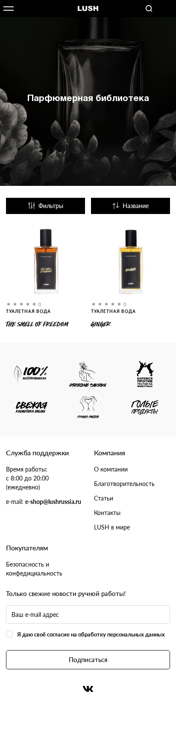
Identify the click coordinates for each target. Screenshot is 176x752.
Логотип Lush (88, 9)
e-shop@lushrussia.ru (53, 501)
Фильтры (50, 205)
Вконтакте (88, 688)
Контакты (107, 512)
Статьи (103, 498)
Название (136, 205)
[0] (45, 263)
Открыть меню (8, 8)
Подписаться (88, 659)
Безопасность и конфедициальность (34, 569)
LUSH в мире (112, 527)
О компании (111, 469)
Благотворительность (124, 483)
